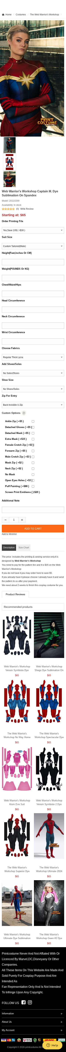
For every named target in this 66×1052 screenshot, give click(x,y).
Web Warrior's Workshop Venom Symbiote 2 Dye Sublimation (49, 804)
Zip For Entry (9, 395)
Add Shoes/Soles (11, 364)
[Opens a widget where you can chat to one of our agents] (52, 1045)
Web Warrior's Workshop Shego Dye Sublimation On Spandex (49, 670)
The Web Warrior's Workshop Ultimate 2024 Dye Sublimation (49, 871)
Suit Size (7, 237)
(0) (17, 209)
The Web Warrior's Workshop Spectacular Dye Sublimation (49, 737)
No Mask (10, 474)
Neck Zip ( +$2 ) (14, 468)
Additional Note (10, 500)
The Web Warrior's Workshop (44, 14)
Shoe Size (7, 380)
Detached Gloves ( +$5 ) (18, 427)
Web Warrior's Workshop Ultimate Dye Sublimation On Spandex (16, 938)
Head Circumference (13, 300)
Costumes (21, 14)
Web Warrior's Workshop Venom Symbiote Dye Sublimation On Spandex (17, 670)
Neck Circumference (13, 316)
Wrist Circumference (13, 332)
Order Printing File (12, 221)
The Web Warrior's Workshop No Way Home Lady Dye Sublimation (17, 737)
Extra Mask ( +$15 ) (16, 439)
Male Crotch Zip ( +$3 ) (18, 456)
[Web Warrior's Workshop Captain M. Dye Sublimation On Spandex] (8, 145)
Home (9, 14)
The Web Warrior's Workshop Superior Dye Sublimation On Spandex (17, 871)
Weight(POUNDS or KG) (15, 268)
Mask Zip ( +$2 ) (14, 462)
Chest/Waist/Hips (11, 284)
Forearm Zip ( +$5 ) (16, 450)
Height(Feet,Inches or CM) (17, 253)
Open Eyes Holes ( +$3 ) (18, 480)
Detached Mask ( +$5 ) (17, 433)
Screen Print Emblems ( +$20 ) (22, 492)
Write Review (27, 209)
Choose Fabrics (11, 348)
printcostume (31, 1047)
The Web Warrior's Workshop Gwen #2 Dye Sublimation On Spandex (49, 938)
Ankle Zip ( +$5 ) (14, 421)
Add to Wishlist (9, 534)
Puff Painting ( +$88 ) (17, 486)
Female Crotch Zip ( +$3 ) (19, 445)
